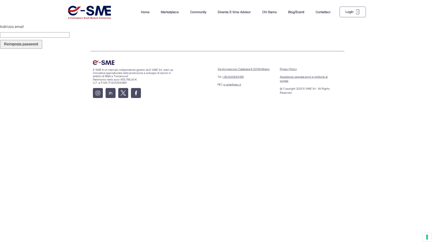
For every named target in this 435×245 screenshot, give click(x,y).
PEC (229, 84)
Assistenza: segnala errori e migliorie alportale (304, 79)
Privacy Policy (288, 69)
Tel (231, 76)
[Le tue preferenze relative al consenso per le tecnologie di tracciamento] (427, 237)
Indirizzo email (12, 26)
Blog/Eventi (296, 12)
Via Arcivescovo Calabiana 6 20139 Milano (244, 69)
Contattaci (323, 12)
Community (198, 12)
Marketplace (170, 12)
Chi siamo (269, 12)
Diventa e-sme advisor (234, 12)
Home (145, 12)
